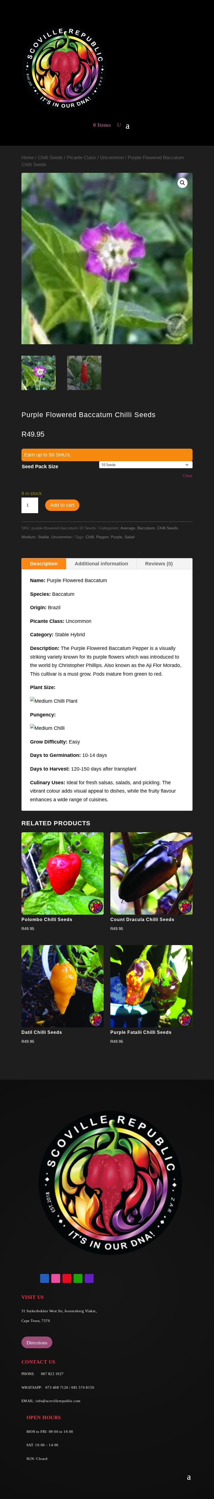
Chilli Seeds (50, 157)
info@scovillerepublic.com (58, 1401)
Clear (188, 475)
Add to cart (62, 505)
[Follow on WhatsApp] (78, 1278)
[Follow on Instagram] (55, 1278)
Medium (28, 537)
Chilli (90, 537)
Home (27, 157)
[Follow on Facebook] (44, 1278)
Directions (36, 1342)
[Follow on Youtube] (66, 1278)
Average (127, 528)
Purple (116, 537)
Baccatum (146, 528)
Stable (43, 537)
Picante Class (81, 157)
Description (44, 563)
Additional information (101, 563)
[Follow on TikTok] (89, 1278)
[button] (182, 183)
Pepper (102, 537)
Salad (130, 537)
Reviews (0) (159, 563)
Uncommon (112, 157)
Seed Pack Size (40, 466)
